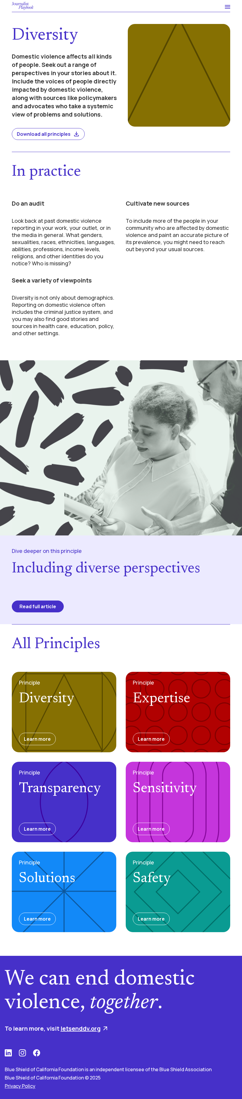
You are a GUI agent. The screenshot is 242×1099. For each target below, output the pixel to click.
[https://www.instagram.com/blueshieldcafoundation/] (22, 1052)
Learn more (37, 739)
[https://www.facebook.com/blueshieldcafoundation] (36, 1052)
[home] (23, 6)
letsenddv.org (80, 1028)
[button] (225, 6)
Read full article (37, 606)
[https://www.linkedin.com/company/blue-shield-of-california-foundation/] (8, 1052)
